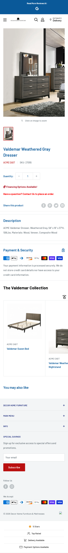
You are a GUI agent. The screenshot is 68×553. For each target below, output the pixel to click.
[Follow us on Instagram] (12, 486)
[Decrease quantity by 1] (19, 176)
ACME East (9, 162)
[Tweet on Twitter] (56, 205)
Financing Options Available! (21, 186)
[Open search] (36, 20)
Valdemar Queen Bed (18, 348)
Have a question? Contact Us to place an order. (28, 193)
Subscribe (14, 467)
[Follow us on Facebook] (5, 486)
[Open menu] (5, 20)
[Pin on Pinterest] (50, 205)
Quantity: (8, 176)
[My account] (42, 20)
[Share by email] (62, 205)
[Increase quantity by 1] (36, 176)
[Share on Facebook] (43, 205)
